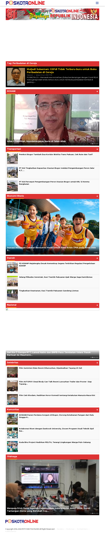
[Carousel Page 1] (91, 143)
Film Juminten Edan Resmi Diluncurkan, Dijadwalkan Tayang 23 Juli (50, 368)
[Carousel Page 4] (96, 143)
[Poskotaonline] (25, 3)
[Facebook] (77, 521)
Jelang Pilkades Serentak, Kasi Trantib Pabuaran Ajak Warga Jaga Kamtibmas (55, 277)
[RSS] (98, 521)
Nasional (30, 75)
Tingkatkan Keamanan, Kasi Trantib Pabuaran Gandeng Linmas (49, 291)
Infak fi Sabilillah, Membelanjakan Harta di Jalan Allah (36, 141)
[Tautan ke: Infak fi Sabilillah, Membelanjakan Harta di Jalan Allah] (52, 120)
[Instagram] (87, 521)
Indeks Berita (10, 531)
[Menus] (97, 3)
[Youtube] (92, 521)
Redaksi (60, 529)
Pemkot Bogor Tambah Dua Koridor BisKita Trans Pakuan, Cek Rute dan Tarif (56, 154)
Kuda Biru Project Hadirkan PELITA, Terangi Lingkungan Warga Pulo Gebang (55, 442)
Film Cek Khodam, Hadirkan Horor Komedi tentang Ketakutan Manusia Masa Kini (57, 395)
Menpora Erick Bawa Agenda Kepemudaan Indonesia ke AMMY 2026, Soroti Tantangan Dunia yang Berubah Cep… (48, 509)
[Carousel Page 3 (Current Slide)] (94, 143)
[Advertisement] (52, 41)
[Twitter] (82, 521)
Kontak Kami (82, 529)
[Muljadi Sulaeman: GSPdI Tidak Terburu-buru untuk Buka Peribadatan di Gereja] (34, 82)
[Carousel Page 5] (97, 143)
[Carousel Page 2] (92, 143)
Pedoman (70, 529)
